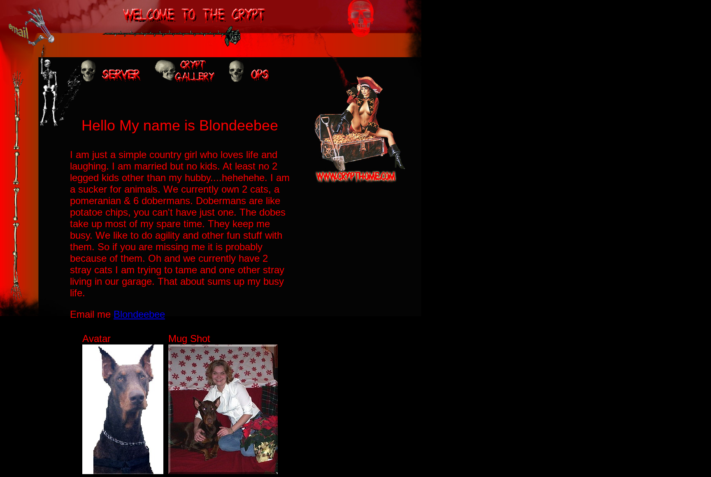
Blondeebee (139, 314)
